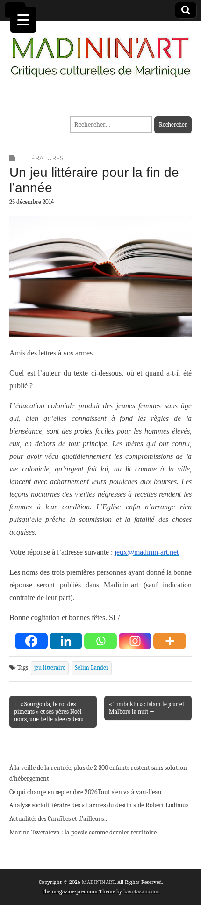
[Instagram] (135, 641)
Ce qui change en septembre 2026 (53, 792)
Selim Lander (91, 668)
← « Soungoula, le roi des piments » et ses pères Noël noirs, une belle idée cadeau (49, 712)
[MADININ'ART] (100, 51)
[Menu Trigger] (23, 20)
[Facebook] (31, 641)
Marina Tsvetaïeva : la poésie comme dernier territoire (83, 832)
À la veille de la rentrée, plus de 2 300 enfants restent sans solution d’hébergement (98, 773)
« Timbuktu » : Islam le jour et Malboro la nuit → (146, 708)
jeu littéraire (49, 668)
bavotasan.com (140, 891)
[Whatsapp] (100, 641)
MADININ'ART (98, 882)
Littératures (40, 158)
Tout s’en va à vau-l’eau (130, 792)
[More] (169, 641)
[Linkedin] (66, 641)
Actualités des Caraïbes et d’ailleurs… (59, 819)
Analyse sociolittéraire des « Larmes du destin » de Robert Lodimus (98, 805)
